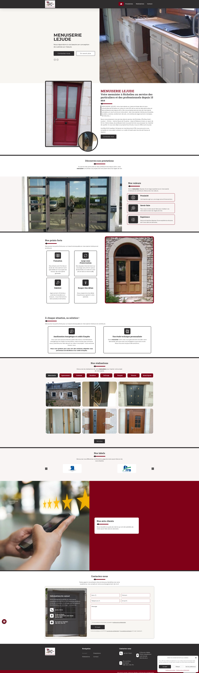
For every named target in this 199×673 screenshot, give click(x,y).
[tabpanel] (99, 407)
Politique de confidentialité (182, 670)
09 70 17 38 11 (59, 610)
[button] (196, 658)
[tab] (52, 375)
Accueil (84, 653)
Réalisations (86, 656)
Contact (95, 656)
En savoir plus (85, 53)
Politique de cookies (170, 670)
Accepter (165, 666)
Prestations (97, 653)
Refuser (178, 666)
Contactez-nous (63, 53)
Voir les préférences (191, 666)
